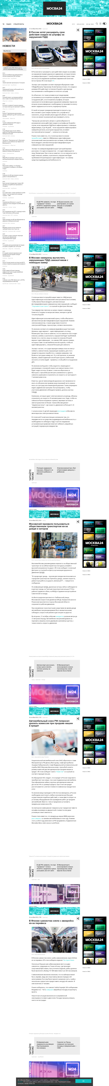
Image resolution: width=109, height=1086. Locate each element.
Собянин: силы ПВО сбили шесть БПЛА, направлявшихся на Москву (13, 68)
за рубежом (13, 78)
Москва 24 (54, 23)
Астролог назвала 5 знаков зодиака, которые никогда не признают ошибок (14, 106)
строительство (10, 153)
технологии (17, 248)
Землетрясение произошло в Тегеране (14, 83)
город (4, 153)
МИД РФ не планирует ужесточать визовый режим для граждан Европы (13, 158)
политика (5, 126)
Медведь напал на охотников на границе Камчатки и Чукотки (12, 228)
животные (5, 231)
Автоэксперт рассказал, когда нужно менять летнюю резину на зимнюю (45, 668)
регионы (17, 93)
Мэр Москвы (7, 51)
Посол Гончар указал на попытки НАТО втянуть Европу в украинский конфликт (14, 263)
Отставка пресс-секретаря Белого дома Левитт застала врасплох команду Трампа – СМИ (14, 194)
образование (6, 118)
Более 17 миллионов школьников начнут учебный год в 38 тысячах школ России (13, 114)
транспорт (34, 216)
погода (10, 207)
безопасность (6, 145)
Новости (9, 46)
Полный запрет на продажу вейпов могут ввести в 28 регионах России (13, 98)
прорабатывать (37, 138)
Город (44, 520)
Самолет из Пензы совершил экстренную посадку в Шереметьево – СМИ (66, 1045)
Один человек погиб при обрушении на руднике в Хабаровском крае (14, 220)
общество (5, 101)
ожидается (60, 616)
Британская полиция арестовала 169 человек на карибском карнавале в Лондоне (13, 184)
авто (39, 879)
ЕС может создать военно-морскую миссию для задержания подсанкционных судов (13, 237)
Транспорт (45, 29)
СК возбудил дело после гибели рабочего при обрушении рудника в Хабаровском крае (13, 132)
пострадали (62, 411)
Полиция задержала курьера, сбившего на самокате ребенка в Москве (45, 471)
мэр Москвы (5, 283)
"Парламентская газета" (40, 306)
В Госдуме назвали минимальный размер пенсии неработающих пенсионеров (12, 254)
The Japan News (68, 960)
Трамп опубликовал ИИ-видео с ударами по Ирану (12, 123)
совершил (50, 990)
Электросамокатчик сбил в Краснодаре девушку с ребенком (66, 470)
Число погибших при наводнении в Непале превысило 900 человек (13, 75)
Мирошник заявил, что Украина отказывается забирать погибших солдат (12, 167)
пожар (12, 93)
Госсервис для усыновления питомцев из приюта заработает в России (13, 245)
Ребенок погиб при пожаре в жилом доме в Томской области (13, 176)
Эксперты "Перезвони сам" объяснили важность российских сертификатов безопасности (13, 141)
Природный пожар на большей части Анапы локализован (13, 90)
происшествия (6, 78)
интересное (11, 109)
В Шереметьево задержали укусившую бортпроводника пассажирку (45, 1045)
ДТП (12, 215)
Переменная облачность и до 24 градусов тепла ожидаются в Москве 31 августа (14, 203)
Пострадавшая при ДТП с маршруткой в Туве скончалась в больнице (14, 212)
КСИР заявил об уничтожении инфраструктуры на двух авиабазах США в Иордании (13, 272)
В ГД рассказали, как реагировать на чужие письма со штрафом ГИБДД (65, 205)
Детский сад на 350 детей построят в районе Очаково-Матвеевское (13, 150)
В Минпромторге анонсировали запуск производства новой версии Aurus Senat (65, 668)
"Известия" (60, 772)
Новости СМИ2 (33, 243)
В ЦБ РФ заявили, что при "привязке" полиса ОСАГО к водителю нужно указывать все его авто (46, 205)
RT (53, 81)
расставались (36, 818)
